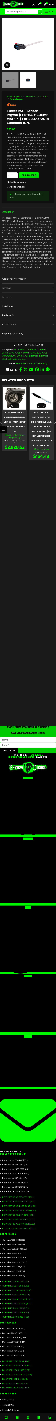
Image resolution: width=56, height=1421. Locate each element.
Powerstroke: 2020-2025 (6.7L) (15, 1191)
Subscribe (9, 750)
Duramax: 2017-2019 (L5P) (13, 1351)
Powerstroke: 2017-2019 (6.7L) (15, 1182)
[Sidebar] (3, 429)
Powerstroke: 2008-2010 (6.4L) (15, 1173)
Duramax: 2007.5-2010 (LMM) (14, 1342)
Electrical (33, 356)
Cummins (18, 96)
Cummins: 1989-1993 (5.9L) (13, 1240)
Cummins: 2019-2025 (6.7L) (13, 1275)
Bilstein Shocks (41, 449)
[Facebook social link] (20, 370)
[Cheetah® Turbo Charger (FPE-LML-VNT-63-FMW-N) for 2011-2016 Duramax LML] (14, 398)
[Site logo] (13, 4)
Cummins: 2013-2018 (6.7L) (15, 356)
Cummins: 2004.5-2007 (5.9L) (14, 1258)
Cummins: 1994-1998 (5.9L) (13, 1244)
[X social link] (25, 370)
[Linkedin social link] (42, 370)
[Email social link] (31, 370)
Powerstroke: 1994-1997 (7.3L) (15, 1160)
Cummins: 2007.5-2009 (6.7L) (37, 96)
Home (9, 96)
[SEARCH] (40, 12)
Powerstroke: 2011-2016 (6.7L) (14, 1178)
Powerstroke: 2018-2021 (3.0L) (15, 1187)
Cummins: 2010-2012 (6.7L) (34, 353)
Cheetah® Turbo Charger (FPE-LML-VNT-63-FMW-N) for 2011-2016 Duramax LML (15, 422)
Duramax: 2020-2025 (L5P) (13, 1355)
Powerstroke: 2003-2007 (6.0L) (15, 1169)
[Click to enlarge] (7, 65)
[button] (4, 44)
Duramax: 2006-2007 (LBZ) (14, 1337)
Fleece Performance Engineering (31, 363)
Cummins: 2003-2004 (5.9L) (14, 1253)
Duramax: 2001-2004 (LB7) (13, 1328)
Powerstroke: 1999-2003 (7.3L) (15, 1165)
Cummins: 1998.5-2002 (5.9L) (14, 1249)
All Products (19, 349)
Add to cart (29, 175)
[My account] (33, 4)
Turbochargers (16, 99)
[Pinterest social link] (37, 370)
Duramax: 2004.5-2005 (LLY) (14, 1333)
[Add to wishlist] (17, 405)
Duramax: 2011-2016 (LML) (13, 1346)
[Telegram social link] (47, 370)
